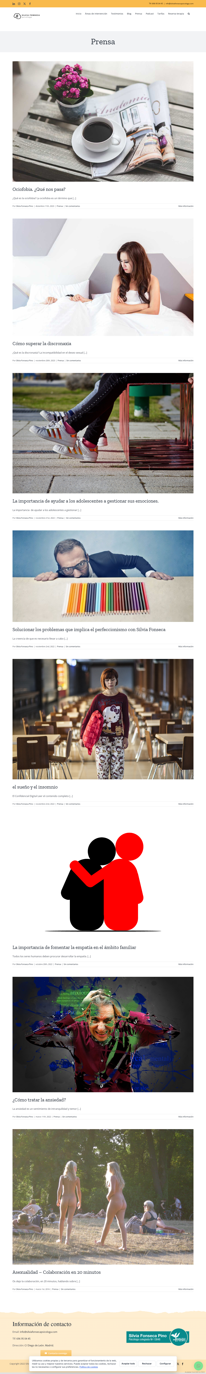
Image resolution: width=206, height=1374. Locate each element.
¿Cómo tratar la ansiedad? (39, 1100)
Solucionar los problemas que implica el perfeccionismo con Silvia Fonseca (89, 629)
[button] (189, 13)
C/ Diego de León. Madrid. (39, 1345)
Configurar (165, 1363)
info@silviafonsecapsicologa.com (179, 3)
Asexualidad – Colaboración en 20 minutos (57, 1272)
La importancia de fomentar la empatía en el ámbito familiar (74, 947)
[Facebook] (182, 1364)
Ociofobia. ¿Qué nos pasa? (39, 189)
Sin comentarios (72, 206)
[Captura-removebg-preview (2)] (158, 1329)
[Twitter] (178, 1364)
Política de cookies (88, 1367)
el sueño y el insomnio (35, 787)
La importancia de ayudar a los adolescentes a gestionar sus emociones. (86, 501)
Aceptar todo (128, 1363)
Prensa (60, 206)
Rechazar (147, 1363)
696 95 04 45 (23, 1338)
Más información (185, 206)
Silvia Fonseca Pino (24, 206)
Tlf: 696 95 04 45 (156, 3)
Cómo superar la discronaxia (42, 343)
